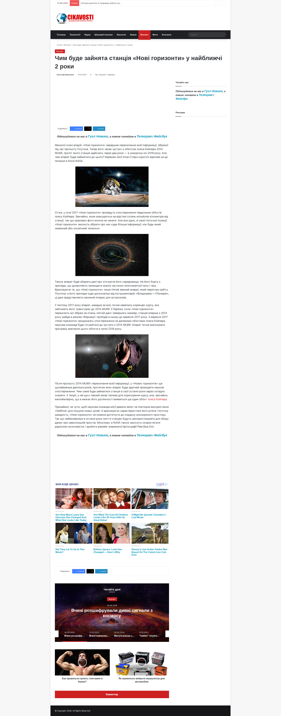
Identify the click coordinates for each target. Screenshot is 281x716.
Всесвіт (144, 34)
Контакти (166, 34)
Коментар (112, 694)
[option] (112, 612)
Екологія (121, 34)
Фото (155, 34)
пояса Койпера (157, 399)
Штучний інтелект (104, 34)
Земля (133, 34)
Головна (61, 34)
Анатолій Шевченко (65, 75)
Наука (87, 34)
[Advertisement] (112, 101)
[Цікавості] (75, 18)
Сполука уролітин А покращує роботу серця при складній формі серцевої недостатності (123, 3)
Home (59, 45)
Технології (75, 34)
